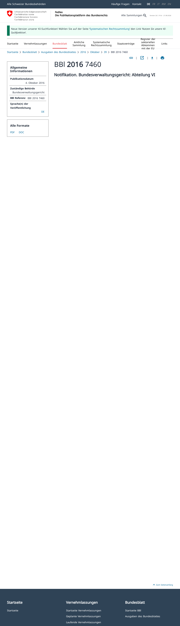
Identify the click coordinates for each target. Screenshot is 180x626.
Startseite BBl (133, 610)
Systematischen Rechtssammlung (110, 28)
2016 (83, 52)
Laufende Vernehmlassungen (83, 622)
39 (105, 52)
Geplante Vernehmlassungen (83, 616)
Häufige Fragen (120, 4)
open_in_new (142, 58)
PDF (12, 132)
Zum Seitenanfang (162, 585)
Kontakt (136, 4)
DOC (21, 132)
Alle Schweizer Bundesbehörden (26, 4)
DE (148, 4)
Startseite (12, 52)
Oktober (95, 52)
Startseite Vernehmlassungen (83, 610)
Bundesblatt (29, 52)
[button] (35, 44)
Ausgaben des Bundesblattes (58, 52)
